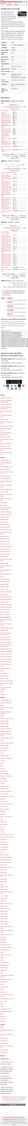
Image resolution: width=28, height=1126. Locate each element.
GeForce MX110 (3, 992)
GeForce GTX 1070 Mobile (6, 656)
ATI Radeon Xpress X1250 (6, 119)
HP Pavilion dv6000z (17, 377)
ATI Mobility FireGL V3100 (6, 177)
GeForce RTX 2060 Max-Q (6, 659)
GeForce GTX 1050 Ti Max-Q (6, 837)
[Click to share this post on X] (19, 385)
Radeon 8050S (3, 594)
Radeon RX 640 (3, 906)
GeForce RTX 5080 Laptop (6, 404)
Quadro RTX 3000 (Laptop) (6, 649)
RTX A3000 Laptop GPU (5, 574)
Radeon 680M (3, 842)
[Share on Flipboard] (12, 388)
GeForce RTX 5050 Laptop (6, 512)
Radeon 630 (3, 937)
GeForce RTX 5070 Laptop (6, 443)
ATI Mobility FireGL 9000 (5, 144)
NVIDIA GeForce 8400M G (6, 129)
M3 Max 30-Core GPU (5, 544)
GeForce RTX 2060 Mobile (6, 651)
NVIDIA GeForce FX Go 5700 (6, 203)
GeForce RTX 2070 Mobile (6, 592)
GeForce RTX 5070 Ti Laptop (6, 426)
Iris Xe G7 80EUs (4, 924)
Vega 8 (1, 960)
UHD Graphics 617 (4, 1038)
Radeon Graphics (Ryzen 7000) (7, 998)
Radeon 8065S (3, 502)
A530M (1, 716)
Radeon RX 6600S (4, 630)
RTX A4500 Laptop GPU (5, 476)
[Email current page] (19, 388)
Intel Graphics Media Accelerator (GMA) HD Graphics (5, 136)
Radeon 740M (3, 879)
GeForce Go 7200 (5, 1059)
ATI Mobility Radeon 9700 (5, 242)
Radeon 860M (3, 839)
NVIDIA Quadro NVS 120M (6, 265)
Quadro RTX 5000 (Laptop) (6, 546)
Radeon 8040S (3, 673)
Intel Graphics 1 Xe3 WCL (5, 1011)
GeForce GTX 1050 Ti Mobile (6, 834)
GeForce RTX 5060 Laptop (6, 467)
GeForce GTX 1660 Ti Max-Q (6, 718)
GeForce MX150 (3, 921)
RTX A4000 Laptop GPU (5, 514)
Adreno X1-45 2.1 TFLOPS (6, 934)
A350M (1, 829)
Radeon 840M (3, 872)
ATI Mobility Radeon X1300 (6, 247)
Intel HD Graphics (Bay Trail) (6, 131)
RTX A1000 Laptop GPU (5, 700)
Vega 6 (1, 989)
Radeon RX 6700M (4, 536)
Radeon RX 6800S (4, 519)
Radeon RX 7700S (4, 522)
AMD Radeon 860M (4, 267)
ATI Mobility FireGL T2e (5, 209)
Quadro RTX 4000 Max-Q (5, 639)
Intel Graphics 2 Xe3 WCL (5, 947)
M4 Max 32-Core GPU (5, 541)
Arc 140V (2, 768)
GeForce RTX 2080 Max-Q (6, 599)
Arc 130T (2, 852)
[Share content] (4, 386)
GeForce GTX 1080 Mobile (6, 607)
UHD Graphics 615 (4, 1041)
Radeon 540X (3, 942)
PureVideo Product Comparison (15, 39)
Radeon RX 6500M (4, 723)
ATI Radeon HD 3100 (5, 204)
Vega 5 (1, 1006)
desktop (13, 158)
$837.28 (9, 314)
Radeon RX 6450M (4, 755)
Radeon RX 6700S (4, 589)
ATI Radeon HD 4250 (5, 133)
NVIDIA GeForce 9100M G (6, 255)
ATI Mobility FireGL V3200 (6, 246)
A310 (1, 819)
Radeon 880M (3, 778)
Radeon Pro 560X (4, 886)
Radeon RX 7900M (4, 419)
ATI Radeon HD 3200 (5, 118)
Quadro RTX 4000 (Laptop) (6, 604)
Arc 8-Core (2, 760)
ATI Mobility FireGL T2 (5, 200)
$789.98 (9, 298)
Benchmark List (5, 1076)
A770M (1, 576)
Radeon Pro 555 (3, 913)
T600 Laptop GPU (4, 806)
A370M (1, 740)
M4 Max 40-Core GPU (5, 446)
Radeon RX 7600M (4, 556)
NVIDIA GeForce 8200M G (6, 121)
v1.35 (2, 349)
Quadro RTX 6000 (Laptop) (6, 489)
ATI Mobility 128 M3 (4, 110)
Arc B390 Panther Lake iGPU (6, 628)
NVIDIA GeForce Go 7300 (6, 249)
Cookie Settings (13, 1119)
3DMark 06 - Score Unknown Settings (12, 280)
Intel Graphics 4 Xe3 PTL (5, 862)
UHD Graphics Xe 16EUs (5, 1009)
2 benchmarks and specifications (12, 169)
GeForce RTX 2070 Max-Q (6, 642)
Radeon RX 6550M (4, 721)
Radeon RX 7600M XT (5, 517)
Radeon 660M (3, 881)
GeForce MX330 (3, 918)
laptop (16, 156)
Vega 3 (1, 1014)
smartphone (23, 156)
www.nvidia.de (14, 88)
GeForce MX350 (3, 898)
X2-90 (1, 763)
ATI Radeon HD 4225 (5, 115)
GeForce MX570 (3, 781)
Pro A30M (2, 783)
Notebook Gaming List (7, 1087)
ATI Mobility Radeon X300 (5, 188)
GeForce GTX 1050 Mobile (6, 857)
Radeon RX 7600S (4, 563)
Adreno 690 (2, 1016)
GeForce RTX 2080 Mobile (6, 529)
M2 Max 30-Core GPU (5, 551)
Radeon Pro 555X (4, 911)
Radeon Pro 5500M (4, 745)
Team (15, 1117)
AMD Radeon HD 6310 (5, 141)
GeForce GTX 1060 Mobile (6, 728)
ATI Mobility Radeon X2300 (6, 142)
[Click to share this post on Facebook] (7, 385)
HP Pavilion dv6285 (17, 370)
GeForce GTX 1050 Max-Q (6, 859)
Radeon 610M (3, 1001)
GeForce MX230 (3, 967)
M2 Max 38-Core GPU (5, 527)
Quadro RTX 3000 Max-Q (5, 661)
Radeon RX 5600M (4, 678)
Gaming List (7, 295)
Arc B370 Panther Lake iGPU (6, 738)
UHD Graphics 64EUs (5, 950)
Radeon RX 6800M (4, 492)
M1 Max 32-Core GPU (5, 549)
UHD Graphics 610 (4, 1043)
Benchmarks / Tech (14, 1098)
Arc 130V (2, 832)
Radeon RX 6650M (4, 584)
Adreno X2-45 (3, 870)
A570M (1, 691)
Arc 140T (2, 753)
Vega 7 (1, 972)
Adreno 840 (2, 799)
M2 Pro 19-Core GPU (5, 581)
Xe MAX (2, 884)
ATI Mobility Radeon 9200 (5, 130)
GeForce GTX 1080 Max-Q (6, 654)
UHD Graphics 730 (4, 987)
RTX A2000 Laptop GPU (5, 668)
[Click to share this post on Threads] (11, 385)
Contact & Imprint (8, 1117)
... (26, 4)
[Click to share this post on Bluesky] (15, 385)
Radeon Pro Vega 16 (4, 854)
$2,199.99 (10, 310)
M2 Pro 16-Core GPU (5, 612)
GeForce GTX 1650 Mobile (6, 776)
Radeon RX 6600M (4, 586)
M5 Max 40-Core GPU (5, 437)
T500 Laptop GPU (4, 847)
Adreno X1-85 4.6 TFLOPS (6, 816)
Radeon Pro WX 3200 (5, 908)
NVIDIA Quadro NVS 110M (6, 254)
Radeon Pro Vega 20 (4, 809)
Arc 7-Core (2, 827)
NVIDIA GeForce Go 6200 (6, 197)
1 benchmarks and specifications (12, 107)
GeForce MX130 (3, 982)
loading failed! (4, 1104)
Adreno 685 (2, 1019)
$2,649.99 (10, 306)
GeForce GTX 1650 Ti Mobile (6, 743)
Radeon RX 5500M (4, 748)
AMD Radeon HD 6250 (5, 114)
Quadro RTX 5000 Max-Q (5, 597)
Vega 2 (1, 1027)
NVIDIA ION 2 (3, 112)
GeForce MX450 (3, 849)
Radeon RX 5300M (4, 788)
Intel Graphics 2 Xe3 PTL (5, 945)
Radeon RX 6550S (4, 726)
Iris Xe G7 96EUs (4, 896)
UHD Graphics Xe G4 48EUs (6, 979)
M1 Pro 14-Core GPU (5, 637)
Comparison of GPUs (7, 1067)
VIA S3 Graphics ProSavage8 (6, 172)
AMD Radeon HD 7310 (5, 123)
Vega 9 (1, 957)
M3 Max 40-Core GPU (5, 524)
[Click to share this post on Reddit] (23, 385)
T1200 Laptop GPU (4, 794)
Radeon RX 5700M (4, 602)
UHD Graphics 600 (4, 1050)
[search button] (22, 1)
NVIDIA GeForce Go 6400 (6, 207)
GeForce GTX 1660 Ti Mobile (6, 681)
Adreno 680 (2, 1021)
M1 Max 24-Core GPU (5, 554)
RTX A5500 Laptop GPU (5, 460)
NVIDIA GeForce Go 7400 (6, 258)
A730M (1, 670)
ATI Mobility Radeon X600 (5, 262)
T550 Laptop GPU (4, 844)
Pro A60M (2, 694)
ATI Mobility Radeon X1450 (6, 259)
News (15, 4)
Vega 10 (2, 952)
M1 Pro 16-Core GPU (5, 614)
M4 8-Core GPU (3, 801)
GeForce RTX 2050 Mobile (6, 758)
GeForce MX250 (3, 916)
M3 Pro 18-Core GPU (5, 579)
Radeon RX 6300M (4, 773)
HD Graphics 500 (4, 1052)
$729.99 (9, 302)
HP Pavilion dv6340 (17, 363)
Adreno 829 (2, 814)
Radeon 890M (3, 750)
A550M (1, 705)
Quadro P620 (3, 901)
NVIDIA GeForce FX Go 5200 (6, 117)
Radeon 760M (3, 865)
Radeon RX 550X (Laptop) (6, 903)
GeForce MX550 (3, 824)
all (12, 156)
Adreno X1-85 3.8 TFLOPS (6, 867)
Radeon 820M (3, 970)
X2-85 (1, 766)
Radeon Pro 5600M (4, 676)
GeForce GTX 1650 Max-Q (6, 804)
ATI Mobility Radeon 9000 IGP (6, 122)
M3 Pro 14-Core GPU (5, 609)
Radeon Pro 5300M (4, 786)
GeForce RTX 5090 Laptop (6, 398)
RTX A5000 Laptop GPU (5, 478)
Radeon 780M (3, 821)
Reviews (9, 4)
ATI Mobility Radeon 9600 (5, 199)
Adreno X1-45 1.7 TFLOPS (6, 955)
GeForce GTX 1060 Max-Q (6, 791)
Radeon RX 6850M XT (5, 469)
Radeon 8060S (3, 505)
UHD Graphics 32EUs (5, 962)
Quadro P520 (3, 939)
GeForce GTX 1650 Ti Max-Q (6, 796)
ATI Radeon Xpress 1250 (5, 184)
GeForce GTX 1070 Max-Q (6, 702)
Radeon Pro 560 (3, 889)
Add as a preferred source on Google (15, 381)
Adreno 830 (2, 811)
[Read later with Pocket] (8, 388)
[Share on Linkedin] (16, 388)
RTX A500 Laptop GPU (5, 731)
